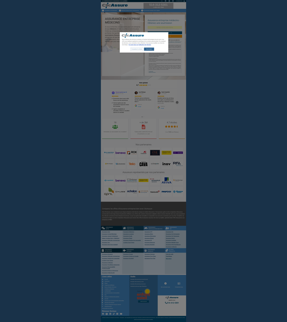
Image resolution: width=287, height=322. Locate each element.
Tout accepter (149, 49)
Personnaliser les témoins (136, 49)
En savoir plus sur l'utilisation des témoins (140, 44)
